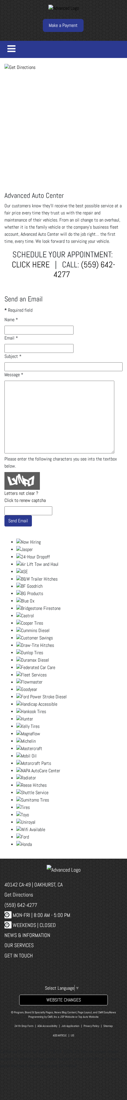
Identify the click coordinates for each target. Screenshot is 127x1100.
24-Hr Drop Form (23, 1026)
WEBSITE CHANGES (63, 1000)
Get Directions (18, 894)
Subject (13, 356)
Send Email (18, 521)
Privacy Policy (91, 1026)
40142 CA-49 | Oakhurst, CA (33, 884)
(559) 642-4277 (84, 269)
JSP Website (67, 1017)
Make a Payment (63, 25)
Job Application (70, 1026)
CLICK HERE (31, 264)
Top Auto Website (88, 1017)
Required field (18, 310)
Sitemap (108, 1026)
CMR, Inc (52, 1017)
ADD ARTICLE (60, 1035)
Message (13, 374)
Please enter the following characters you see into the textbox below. (60, 462)
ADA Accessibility (47, 1026)
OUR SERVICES (19, 945)
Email (11, 338)
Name (11, 319)
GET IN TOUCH (18, 955)
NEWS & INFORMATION (27, 935)
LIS (72, 1035)
